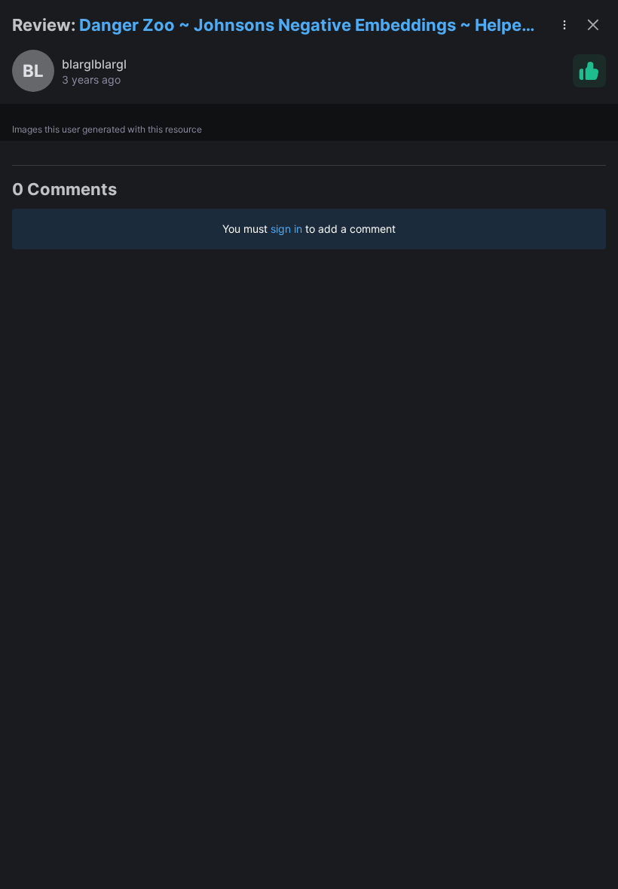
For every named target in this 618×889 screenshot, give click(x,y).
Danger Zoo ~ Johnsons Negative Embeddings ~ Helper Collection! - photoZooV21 (303, 26)
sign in (286, 228)
